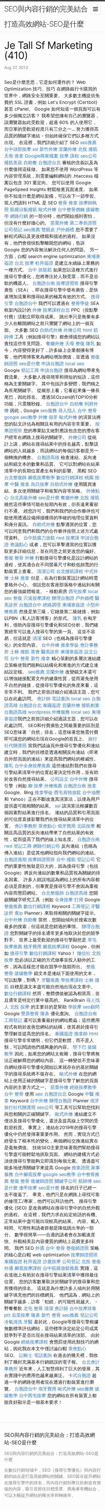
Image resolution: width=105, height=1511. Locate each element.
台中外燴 (50, 645)
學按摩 (74, 1007)
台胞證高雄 (48, 457)
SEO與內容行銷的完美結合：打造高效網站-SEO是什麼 (49, 16)
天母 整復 (75, 343)
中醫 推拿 (19, 484)
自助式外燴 (51, 330)
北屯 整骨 (33, 1308)
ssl (35, 149)
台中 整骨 (87, 410)
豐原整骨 (30, 1013)
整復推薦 (13, 906)
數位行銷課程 (69, 477)
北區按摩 (86, 826)
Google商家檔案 (41, 156)
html (87, 330)
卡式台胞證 (79, 1375)
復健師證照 (42, 1181)
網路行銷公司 (46, 846)
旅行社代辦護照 (20, 1107)
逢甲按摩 (28, 1187)
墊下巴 (79, 1047)
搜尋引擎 (19, 953)
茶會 (35, 651)
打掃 (78, 899)
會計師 (43, 698)
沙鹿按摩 (52, 1261)
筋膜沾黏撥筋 (23, 209)
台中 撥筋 (66, 859)
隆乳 (90, 343)
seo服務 (48, 410)
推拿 (91, 785)
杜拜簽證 (44, 263)
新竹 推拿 (40, 658)
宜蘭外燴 (68, 149)
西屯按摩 (78, 591)
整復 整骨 (14, 558)
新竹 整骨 (51, 1315)
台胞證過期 (15, 859)
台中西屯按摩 (32, 1395)
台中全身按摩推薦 (32, 765)
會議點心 (19, 544)
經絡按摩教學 (83, 1087)
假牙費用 (67, 826)
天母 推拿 (14, 156)
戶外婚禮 (65, 229)
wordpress (39, 712)
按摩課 (72, 538)
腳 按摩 (35, 785)
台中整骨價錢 (71, 209)
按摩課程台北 (56, 310)
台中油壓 (91, 792)
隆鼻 (44, 1013)
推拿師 (81, 1033)
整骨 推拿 (68, 202)
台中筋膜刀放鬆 (39, 538)
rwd (60, 538)
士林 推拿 (19, 578)
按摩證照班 (67, 283)
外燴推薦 (53, 785)
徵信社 (83, 953)
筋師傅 (85, 1181)
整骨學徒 (80, 303)
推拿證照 (81, 1167)
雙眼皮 (48, 229)
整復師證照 (77, 1248)
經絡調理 (52, 605)
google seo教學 (20, 417)
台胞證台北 (49, 162)
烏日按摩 (40, 484)
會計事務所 (26, 826)
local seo (74, 363)
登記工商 (30, 370)
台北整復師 (15, 477)
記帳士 (25, 1355)
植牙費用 (32, 946)
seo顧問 (91, 1007)
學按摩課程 (72, 980)
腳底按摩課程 (56, 946)
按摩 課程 (69, 156)
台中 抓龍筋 (40, 269)
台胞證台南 (43, 283)
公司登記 (13, 229)
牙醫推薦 (50, 980)
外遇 (39, 1248)
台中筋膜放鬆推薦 (61, 1268)
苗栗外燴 (59, 223)
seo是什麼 (29, 363)
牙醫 (28, 1321)
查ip (19, 913)
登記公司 (86, 859)
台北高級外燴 (23, 497)
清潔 (36, 638)
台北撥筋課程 (69, 571)
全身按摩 (64, 899)
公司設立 (59, 779)
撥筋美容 (13, 162)
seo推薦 (88, 142)
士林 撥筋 (19, 651)
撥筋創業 (90, 705)
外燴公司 (72, 330)
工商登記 (81, 906)
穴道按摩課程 (37, 598)
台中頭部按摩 (17, 149)
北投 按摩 (19, 1007)
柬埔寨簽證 (73, 605)
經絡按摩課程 (34, 1342)
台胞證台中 (26, 303)
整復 (17, 598)
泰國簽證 (52, 705)
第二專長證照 (83, 223)
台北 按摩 (24, 263)
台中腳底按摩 (28, 1174)
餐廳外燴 (55, 343)
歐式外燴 (47, 209)
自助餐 (30, 162)
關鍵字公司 (66, 1181)
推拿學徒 (70, 645)
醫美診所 (50, 651)
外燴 (36, 310)
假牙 (53, 417)
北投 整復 (91, 1261)
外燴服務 (61, 712)
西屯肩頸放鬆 (67, 792)
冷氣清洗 (13, 1321)
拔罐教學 (23, 973)
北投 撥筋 (87, 149)
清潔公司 (46, 571)
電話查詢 (61, 698)
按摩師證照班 (41, 859)
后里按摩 (21, 1315)
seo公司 (88, 156)
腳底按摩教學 (41, 477)
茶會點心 (47, 826)
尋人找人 (67, 410)
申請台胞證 (52, 363)
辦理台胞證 (63, 598)
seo (39, 1094)
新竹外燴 (48, 149)
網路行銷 (19, 216)
